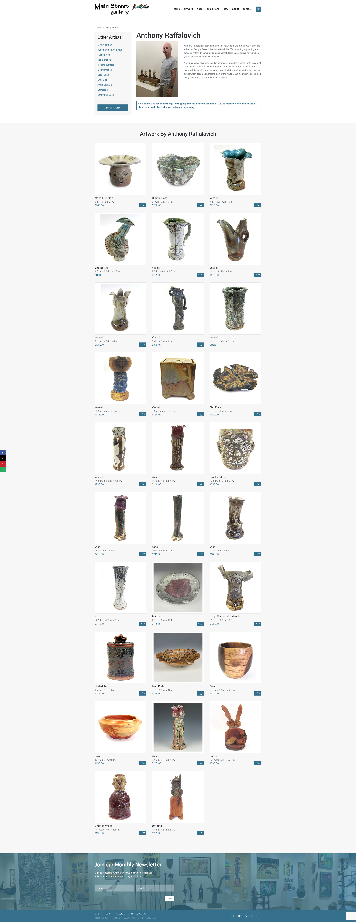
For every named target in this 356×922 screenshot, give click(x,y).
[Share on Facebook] (3, 452)
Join (169, 898)
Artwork (188, 9)
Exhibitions (213, 9)
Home (177, 9)
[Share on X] (3, 458)
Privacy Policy (121, 914)
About (235, 9)
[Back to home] (122, 9)
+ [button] (141, 205)
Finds (199, 9)
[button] (258, 9)
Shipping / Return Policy (139, 914)
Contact (247, 9)
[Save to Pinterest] (3, 464)
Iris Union (155, 918)
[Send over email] (3, 469)
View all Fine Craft (112, 108)
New (225, 9)
